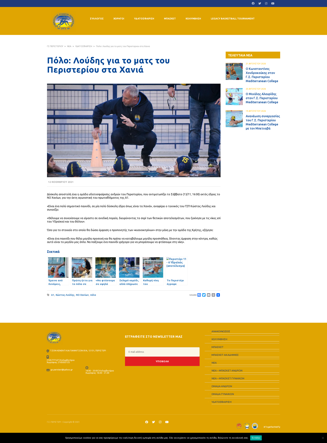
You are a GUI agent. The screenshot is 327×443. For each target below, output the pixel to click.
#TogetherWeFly (272, 427)
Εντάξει (256, 437)
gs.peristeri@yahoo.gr (62, 369)
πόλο (93, 295)
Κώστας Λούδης (65, 295)
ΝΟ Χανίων (82, 295)
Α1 (52, 295)
